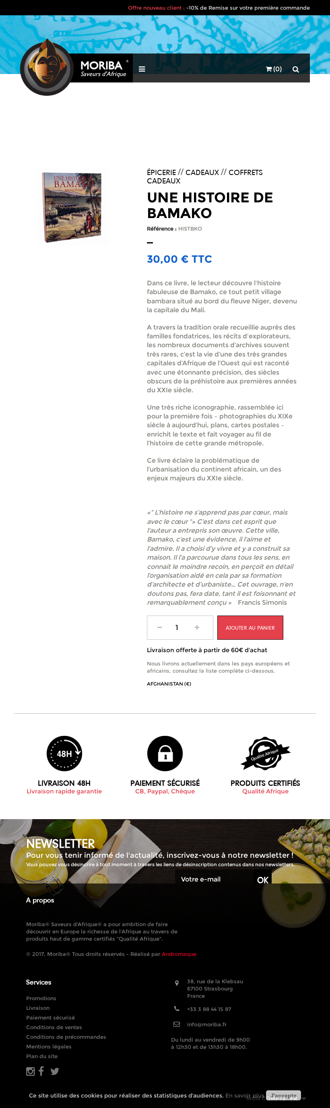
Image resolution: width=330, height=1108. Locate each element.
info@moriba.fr (207, 1024)
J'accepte (283, 1095)
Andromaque (179, 954)
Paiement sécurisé (50, 1017)
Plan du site (42, 1056)
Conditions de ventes (54, 1027)
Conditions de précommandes (66, 1037)
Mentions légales (49, 1046)
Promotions (41, 998)
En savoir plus (244, 1095)
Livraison (38, 1008)
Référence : (162, 228)
